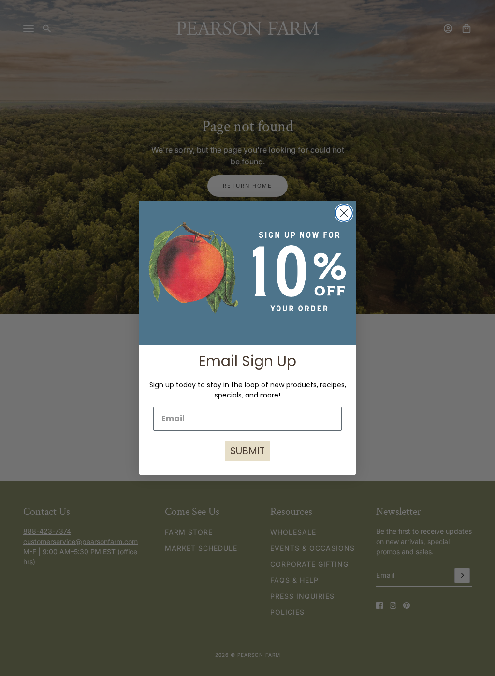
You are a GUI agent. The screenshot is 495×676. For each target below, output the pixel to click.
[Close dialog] (343, 213)
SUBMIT (247, 450)
